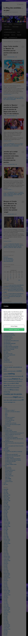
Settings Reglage (14, 326)
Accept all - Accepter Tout (14, 329)
